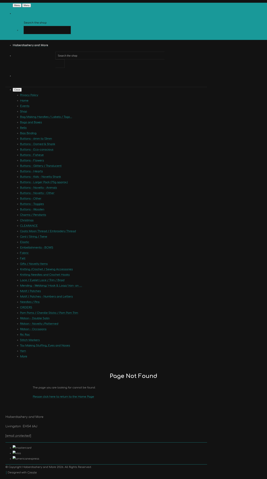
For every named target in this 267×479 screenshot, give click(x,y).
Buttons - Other (30, 198)
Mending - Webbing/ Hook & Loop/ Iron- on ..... (51, 285)
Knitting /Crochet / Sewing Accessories (46, 269)
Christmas (27, 220)
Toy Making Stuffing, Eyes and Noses (45, 345)
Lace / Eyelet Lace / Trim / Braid (42, 280)
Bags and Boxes (31, 122)
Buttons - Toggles (32, 204)
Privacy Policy (29, 95)
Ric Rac (25, 334)
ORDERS (26, 307)
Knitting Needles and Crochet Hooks (45, 274)
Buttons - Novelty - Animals (38, 187)
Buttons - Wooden (32, 209)
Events (24, 106)
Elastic (24, 242)
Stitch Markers (30, 340)
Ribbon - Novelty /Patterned (39, 323)
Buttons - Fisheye (32, 155)
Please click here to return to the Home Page (63, 396)
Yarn (23, 351)
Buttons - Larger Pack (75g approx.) (44, 182)
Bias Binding (28, 133)
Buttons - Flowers (32, 160)
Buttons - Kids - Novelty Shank (40, 176)
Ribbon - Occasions (33, 329)
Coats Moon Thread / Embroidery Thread (48, 231)
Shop (23, 111)
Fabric (24, 253)
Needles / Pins (30, 302)
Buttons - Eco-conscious (36, 149)
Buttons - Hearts (31, 171)
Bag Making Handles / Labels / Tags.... (46, 116)
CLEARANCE (29, 225)
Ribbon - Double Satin (35, 318)
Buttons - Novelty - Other (37, 193)
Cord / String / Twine (33, 236)
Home (24, 100)
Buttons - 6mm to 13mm (36, 138)
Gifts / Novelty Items (34, 263)
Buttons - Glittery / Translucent (41, 165)
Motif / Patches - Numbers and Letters (46, 296)
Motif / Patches (30, 291)
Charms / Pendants (33, 214)
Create (32, 472)
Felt (22, 258)
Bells (23, 127)
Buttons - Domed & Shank (37, 144)
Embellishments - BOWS (36, 247)
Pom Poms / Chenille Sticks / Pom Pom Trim (49, 312)
